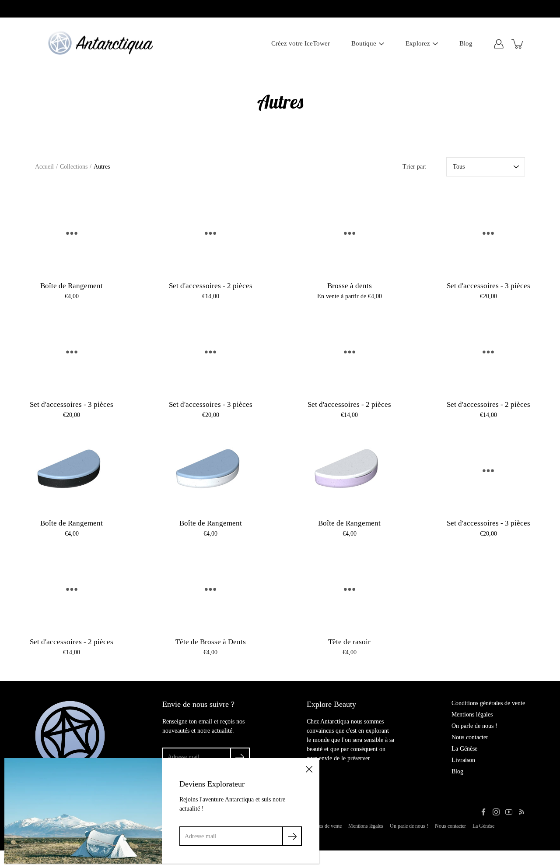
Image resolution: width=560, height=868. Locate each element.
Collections (74, 166)
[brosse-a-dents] (349, 231)
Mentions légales (472, 714)
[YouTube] (508, 811)
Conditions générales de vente (488, 703)
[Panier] (518, 44)
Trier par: (414, 166)
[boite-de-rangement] (71, 231)
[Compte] (499, 44)
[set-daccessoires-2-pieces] (211, 231)
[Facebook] (483, 811)
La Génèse (464, 748)
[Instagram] (496, 811)
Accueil (44, 166)
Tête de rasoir (349, 642)
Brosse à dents (349, 286)
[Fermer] (308, 768)
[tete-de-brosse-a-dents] (211, 587)
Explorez (418, 43)
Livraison (463, 760)
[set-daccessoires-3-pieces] (488, 231)
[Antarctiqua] (100, 44)
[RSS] (521, 811)
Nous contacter (470, 737)
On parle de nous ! (474, 726)
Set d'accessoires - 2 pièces (210, 286)
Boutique (363, 43)
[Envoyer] (292, 836)
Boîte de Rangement (71, 286)
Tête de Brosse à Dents (210, 642)
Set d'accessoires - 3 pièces (488, 286)
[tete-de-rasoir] (349, 587)
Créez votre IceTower (300, 43)
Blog (465, 43)
